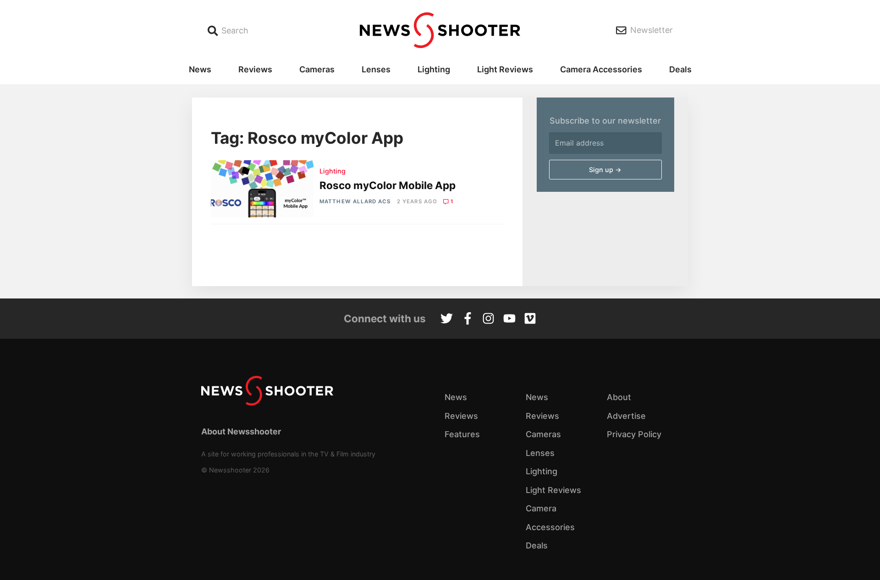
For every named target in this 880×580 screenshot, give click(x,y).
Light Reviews (505, 69)
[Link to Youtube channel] (509, 319)
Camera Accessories (601, 69)
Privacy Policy (634, 434)
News (200, 69)
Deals (680, 69)
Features (462, 434)
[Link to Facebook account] (468, 319)
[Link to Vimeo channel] (530, 319)
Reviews (255, 69)
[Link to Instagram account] (488, 319)
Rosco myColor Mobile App (387, 185)
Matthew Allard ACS (354, 201)
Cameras (317, 69)
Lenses (376, 69)
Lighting (434, 69)
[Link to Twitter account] (446, 319)
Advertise (626, 416)
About (619, 397)
